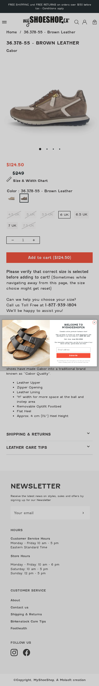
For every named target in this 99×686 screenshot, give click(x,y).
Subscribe (73, 355)
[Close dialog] (94, 322)
